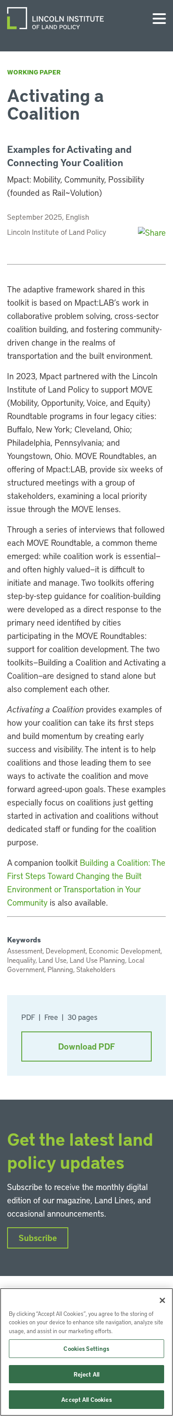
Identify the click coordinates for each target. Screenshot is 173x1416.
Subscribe (38, 1237)
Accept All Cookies (86, 1399)
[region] (86, 1352)
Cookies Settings (86, 1348)
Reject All (86, 1374)
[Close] (162, 1300)
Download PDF (86, 1046)
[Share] (152, 232)
